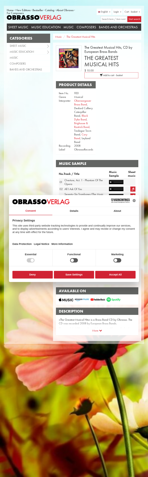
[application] (116, 182)
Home (10, 10)
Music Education (46, 27)
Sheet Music (18, 27)
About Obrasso (65, 10)
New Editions (23, 10)
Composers (86, 27)
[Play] (111, 182)
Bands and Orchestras (118, 27)
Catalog (49, 10)
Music (68, 27)
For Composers (15, 13)
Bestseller (38, 10)
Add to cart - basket (113, 75)
